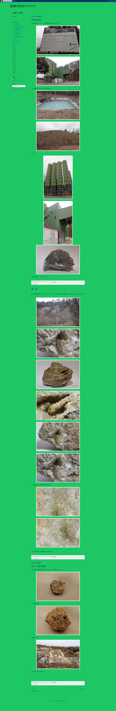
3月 (13, 62)
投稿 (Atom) (36, 691)
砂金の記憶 (16, 38)
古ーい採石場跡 (38, 566)
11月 (13, 43)
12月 (13, 53)
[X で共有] (53, 282)
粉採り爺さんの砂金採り (19, 36)
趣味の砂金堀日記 (17, 28)
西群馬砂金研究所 (17, 33)
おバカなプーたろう (18, 31)
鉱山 (36, 283)
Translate (21, 87)
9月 (13, 72)
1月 (13, 51)
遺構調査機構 (16, 23)
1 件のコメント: (45, 682)
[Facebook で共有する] (54, 282)
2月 (13, 49)
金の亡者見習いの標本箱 (19, 27)
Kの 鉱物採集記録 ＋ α (18, 30)
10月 (13, 56)
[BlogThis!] (52, 282)
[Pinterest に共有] (55, 282)
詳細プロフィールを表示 (17, 80)
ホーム (58, 688)
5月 (13, 46)
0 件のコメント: (45, 281)
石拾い (36, 558)
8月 (13, 73)
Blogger (64, 701)
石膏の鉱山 (36, 20)
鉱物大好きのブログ (23, 6)
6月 (13, 45)
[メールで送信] (50, 282)
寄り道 (34, 289)
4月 (13, 48)
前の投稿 (82, 688)
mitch (15, 79)
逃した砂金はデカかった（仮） (20, 25)
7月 (13, 57)
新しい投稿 (34, 688)
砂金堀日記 (16, 35)
